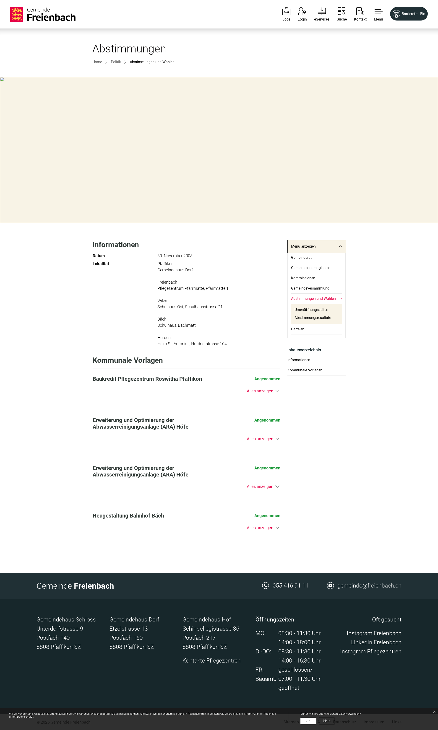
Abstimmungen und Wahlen (313, 300)
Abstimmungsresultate (313, 318)
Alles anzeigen (260, 390)
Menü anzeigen (303, 246)
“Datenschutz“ (24, 716)
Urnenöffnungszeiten (311, 310)
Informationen (298, 360)
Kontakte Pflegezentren (211, 660)
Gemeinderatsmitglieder (310, 268)
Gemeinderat (301, 257)
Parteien (297, 329)
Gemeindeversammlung (310, 288)
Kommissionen (303, 278)
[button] (375, 14)
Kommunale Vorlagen (304, 370)
